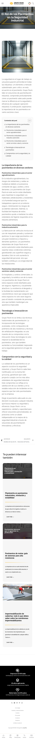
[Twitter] (12, 703)
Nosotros (17, 720)
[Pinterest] (19, 703)
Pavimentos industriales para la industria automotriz (17, 137)
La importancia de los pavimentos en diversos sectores (17, 125)
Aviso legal (17, 708)
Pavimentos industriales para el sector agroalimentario (16, 131)
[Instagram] (22, 703)
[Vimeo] (17, 703)
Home (3, 737)
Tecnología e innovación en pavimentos (15, 149)
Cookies (17, 713)
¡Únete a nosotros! (17, 723)
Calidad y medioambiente (17, 710)
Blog (10, 737)
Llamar (24, 737)
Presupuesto (17, 737)
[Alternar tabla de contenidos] (29, 120)
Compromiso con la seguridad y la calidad (18, 155)
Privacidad (17, 715)
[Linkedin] (14, 703)
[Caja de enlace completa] (17, 492)
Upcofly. (25, 727)
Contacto (17, 718)
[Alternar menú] (2, 3)
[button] (32, 3)
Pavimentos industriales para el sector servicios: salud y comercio (17, 142)
